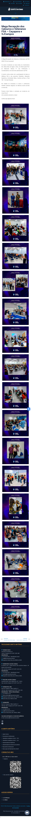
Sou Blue (20, 3)
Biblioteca (7, 1)
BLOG (6, 18)
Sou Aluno (26, 1)
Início (3, 18)
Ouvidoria (26, 5)
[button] (15, 13)
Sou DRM (12, 3)
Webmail (27, 3)
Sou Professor (18, 1)
